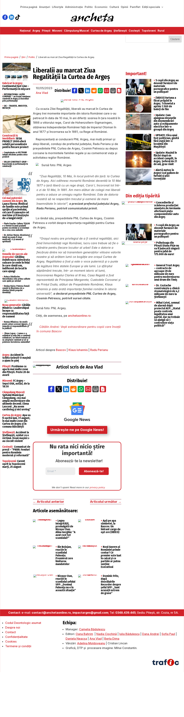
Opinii (124, 7)
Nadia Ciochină (106, 634)
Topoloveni (149, 30)
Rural (161, 30)
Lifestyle (57, 7)
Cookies (11, 641)
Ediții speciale (151, 7)
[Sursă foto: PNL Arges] (77, 100)
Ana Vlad (42, 93)
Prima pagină (28, 7)
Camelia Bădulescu (92, 629)
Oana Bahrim (84, 634)
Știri (23, 57)
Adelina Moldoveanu (91, 643)
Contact (10, 632)
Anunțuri (44, 7)
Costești (134, 30)
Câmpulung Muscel (76, 30)
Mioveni (57, 30)
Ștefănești (120, 30)
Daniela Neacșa (76, 638)
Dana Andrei (150, 634)
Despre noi (12, 627)
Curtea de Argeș (101, 30)
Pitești (46, 30)
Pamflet (135, 7)
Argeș (36, 30)
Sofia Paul (168, 634)
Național (25, 30)
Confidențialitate (16, 637)
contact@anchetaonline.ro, (52, 612)
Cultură (114, 7)
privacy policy (97, 487)
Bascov (61, 350)
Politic (89, 7)
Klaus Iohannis (78, 350)
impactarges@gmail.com (90, 612)
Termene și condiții (18, 646)
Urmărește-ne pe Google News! (77, 430)
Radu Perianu (99, 350)
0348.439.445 (125, 612)
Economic (101, 7)
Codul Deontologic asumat (23, 623)
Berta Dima (111, 638)
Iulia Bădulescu (129, 634)
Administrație (74, 7)
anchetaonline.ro (79, 315)
